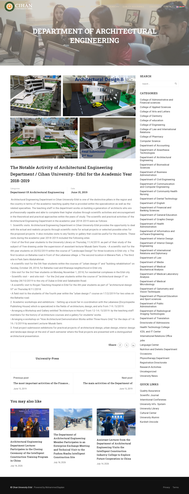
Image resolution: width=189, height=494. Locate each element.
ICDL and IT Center (150, 331)
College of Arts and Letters (155, 111)
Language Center (149, 344)
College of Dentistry (151, 115)
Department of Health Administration (152, 225)
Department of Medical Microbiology (153, 283)
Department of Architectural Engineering (37, 192)
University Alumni (149, 417)
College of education (151, 120)
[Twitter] (126, 345)
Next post (127, 377)
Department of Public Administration (151, 305)
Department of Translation (154, 318)
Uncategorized (148, 371)
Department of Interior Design (156, 238)
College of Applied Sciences (155, 107)
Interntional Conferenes (153, 399)
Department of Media (152, 262)
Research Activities (150, 367)
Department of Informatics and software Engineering (157, 233)
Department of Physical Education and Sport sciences (159, 298)
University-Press (47, 358)
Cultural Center (148, 412)
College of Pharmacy (151, 136)
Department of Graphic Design (157, 219)
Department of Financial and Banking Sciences (155, 209)
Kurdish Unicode (149, 421)
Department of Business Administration (153, 173)
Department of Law (150, 257)
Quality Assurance (133, 6)
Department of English (152, 203)
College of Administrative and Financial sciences (156, 101)
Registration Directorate (153, 362)
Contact (168, 6)
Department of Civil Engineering (157, 179)
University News (149, 375)
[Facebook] (120, 345)
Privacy (166, 487)
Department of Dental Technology (158, 198)
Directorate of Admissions (155, 322)
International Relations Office (156, 336)
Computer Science (150, 141)
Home (50, 6)
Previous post (21, 377)
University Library (149, 408)
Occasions (146, 353)
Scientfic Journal (149, 395)
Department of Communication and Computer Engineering (157, 185)
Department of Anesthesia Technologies (154, 151)
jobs (142, 340)
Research (112, 6)
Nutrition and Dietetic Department (158, 349)
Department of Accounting (155, 145)
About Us (63, 6)
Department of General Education (158, 214)
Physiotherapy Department (154, 358)
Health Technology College (155, 327)
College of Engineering (152, 124)
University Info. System (153, 404)
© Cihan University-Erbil (21, 487)
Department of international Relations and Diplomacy (155, 252)
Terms (176, 487)
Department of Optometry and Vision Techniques (156, 290)
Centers (154, 6)
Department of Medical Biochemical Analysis (153, 268)
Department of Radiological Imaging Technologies (155, 312)
